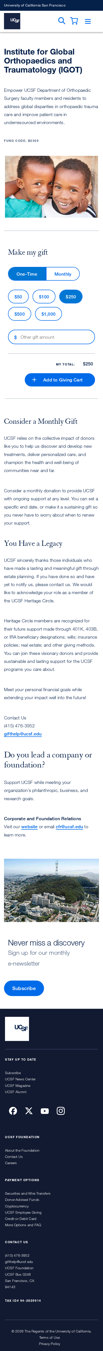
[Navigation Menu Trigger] (88, 21)
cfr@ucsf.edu (69, 826)
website (29, 826)
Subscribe (24, 988)
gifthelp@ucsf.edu (23, 733)
